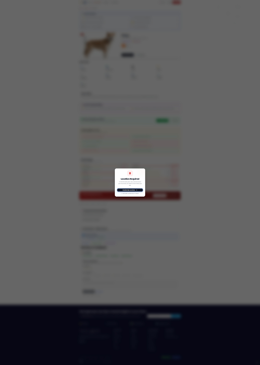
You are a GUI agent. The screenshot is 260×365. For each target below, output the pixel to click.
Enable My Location (129, 190)
